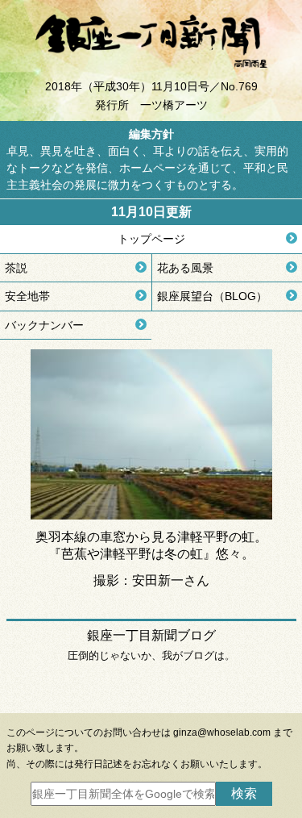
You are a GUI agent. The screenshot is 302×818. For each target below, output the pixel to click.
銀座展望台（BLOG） (212, 296)
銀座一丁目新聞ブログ (151, 635)
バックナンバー (44, 325)
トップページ (151, 238)
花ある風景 (185, 267)
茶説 (16, 267)
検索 (244, 793)
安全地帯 (27, 296)
